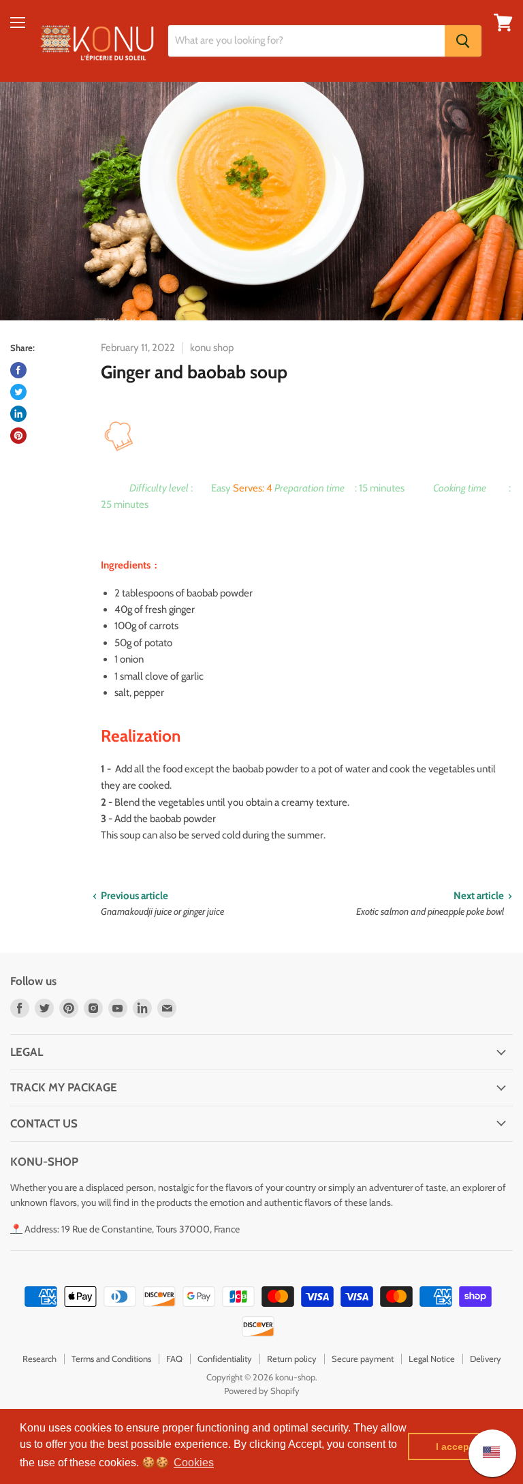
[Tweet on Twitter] (18, 392)
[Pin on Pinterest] (18, 435)
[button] (194, 1463)
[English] (485, 1453)
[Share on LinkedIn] (18, 414)
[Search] (463, 41)
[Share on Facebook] (18, 370)
